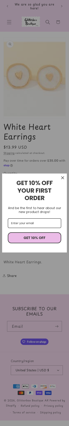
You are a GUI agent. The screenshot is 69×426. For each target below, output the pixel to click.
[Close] (62, 178)
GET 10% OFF (34, 237)
